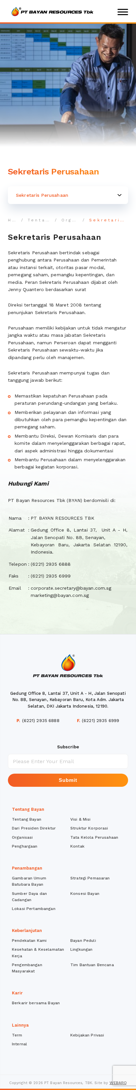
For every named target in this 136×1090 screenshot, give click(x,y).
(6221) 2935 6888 (38, 720)
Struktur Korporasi (89, 828)
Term (17, 1035)
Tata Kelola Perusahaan (94, 837)
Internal (19, 1044)
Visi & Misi (80, 819)
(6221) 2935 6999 (98, 720)
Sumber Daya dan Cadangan (29, 896)
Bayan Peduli (83, 940)
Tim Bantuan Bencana (92, 965)
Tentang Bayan (51, 220)
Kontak (77, 846)
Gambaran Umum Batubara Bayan (29, 881)
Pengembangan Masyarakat (27, 968)
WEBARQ (118, 1082)
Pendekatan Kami (29, 940)
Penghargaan (25, 846)
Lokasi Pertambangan (33, 908)
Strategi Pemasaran (90, 878)
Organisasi (78, 220)
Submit (68, 780)
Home (16, 220)
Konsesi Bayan (84, 893)
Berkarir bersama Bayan (36, 1003)
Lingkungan (81, 949)
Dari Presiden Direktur (34, 828)
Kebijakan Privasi (87, 1035)
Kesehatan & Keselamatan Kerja (38, 952)
